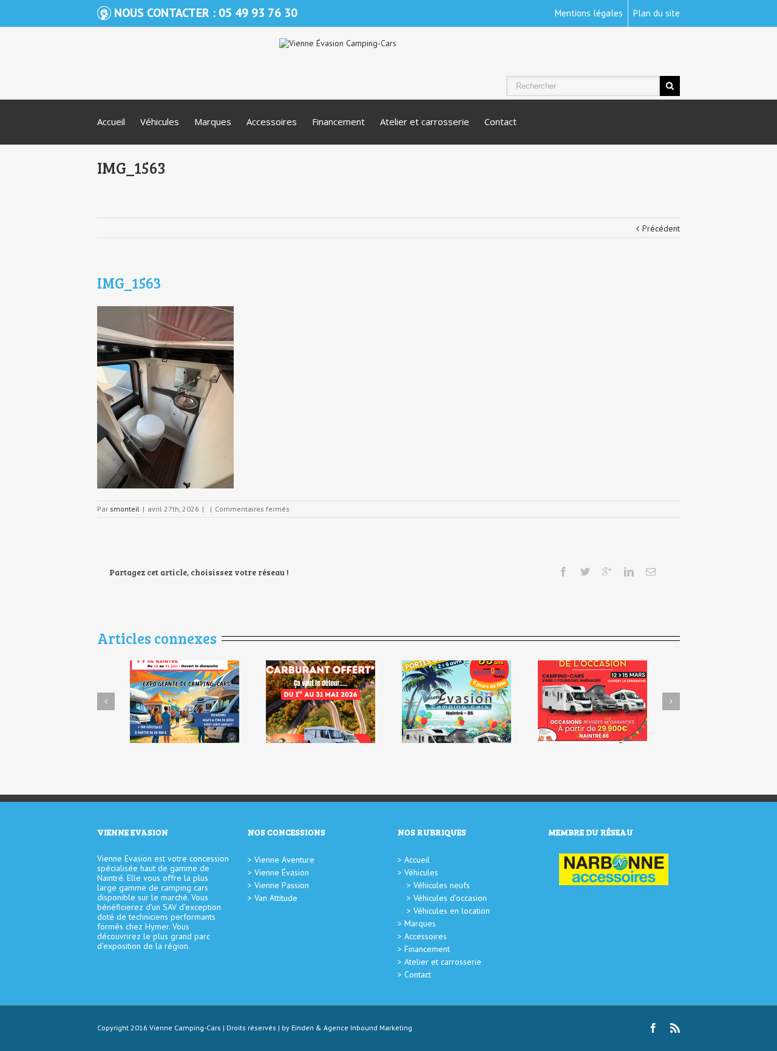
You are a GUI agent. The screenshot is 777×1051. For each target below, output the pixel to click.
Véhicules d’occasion (450, 897)
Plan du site (656, 13)
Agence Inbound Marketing (368, 1027)
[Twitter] (585, 572)
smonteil (125, 508)
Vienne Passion (281, 885)
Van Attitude (275, 897)
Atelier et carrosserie (424, 121)
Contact (500, 121)
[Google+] (607, 572)
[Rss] (675, 1028)
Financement (338, 121)
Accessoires (271, 121)
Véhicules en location (451, 910)
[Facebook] (563, 572)
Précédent (661, 228)
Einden (302, 1027)
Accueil (111, 121)
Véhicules (159, 121)
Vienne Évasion (281, 872)
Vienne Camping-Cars (185, 1027)
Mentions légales (589, 13)
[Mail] (651, 572)
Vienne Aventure (284, 859)
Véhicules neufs (441, 885)
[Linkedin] (629, 572)
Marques (212, 121)
